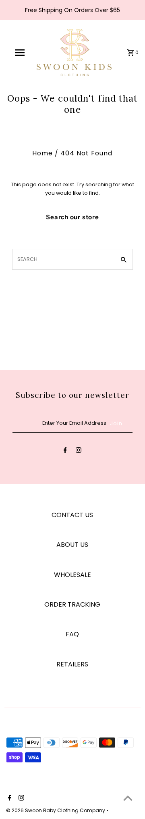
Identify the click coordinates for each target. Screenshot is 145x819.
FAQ (72, 634)
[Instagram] (78, 451)
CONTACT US (72, 515)
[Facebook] (65, 451)
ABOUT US (72, 544)
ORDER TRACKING (72, 604)
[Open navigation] (19, 53)
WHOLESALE (72, 574)
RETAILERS (72, 664)
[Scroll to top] (128, 798)
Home (42, 153)
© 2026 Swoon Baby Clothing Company (56, 810)
